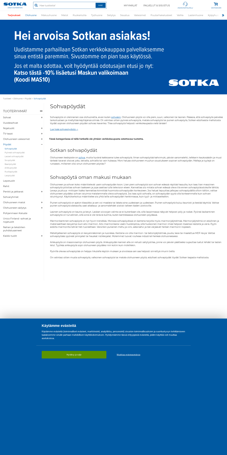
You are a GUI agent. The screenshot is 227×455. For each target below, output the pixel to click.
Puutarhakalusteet (161, 15)
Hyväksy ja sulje (74, 355)
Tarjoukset (14, 15)
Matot (64, 15)
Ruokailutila (79, 15)
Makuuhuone (49, 15)
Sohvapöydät (40, 98)
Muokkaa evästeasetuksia (128, 355)
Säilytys (111, 15)
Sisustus (124, 15)
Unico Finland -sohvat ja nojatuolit (17, 220)
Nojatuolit (8, 128)
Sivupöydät (10, 160)
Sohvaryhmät (11, 197)
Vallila (180, 15)
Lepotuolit (9, 180)
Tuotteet (7, 98)
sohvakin (116, 117)
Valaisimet (140, 15)
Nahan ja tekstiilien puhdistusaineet (14, 229)
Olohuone (31, 15)
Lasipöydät (10, 175)
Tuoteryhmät (15, 111)
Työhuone (96, 15)
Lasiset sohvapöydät (14, 156)
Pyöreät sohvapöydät (15, 152)
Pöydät (28, 98)
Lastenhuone (195, 15)
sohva (82, 157)
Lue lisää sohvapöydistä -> (64, 129)
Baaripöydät (10, 164)
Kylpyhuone (214, 15)
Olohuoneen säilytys (14, 207)
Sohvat (7, 117)
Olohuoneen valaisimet (16, 139)
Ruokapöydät (11, 172)
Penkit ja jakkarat (13, 191)
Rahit (6, 186)
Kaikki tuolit (10, 235)
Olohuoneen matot (14, 202)
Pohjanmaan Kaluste (15, 213)
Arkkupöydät (11, 168)
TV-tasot (8, 133)
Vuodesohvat (10, 122)
